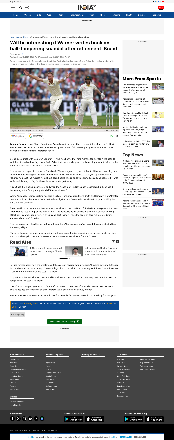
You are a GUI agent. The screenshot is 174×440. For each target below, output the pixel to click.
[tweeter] (18, 418)
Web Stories (14, 389)
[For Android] (133, 419)
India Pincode (15, 405)
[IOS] (153, 1)
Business (142, 15)
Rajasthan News (146, 363)
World (50, 15)
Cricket (25, 37)
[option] (37, 251)
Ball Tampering (17, 314)
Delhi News (121, 363)
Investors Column (16, 376)
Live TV (13, 383)
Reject (140, 437)
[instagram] (24, 418)
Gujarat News (122, 389)
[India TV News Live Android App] (73, 419)
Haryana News (122, 366)
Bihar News (121, 359)
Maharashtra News (147, 359)
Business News (51, 386)
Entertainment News (53, 373)
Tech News (50, 379)
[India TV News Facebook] (158, 1)
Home (15, 15)
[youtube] (30, 418)
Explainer (157, 15)
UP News (120, 383)
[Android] (156, 1)
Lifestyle (116, 15)
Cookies (31, 437)
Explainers (50, 383)
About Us (13, 363)
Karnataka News (123, 396)
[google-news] (42, 418)
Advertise (13, 366)
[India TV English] (87, 7)
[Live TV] (161, 7)
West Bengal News (147, 369)
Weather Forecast (17, 402)
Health (129, 15)
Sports (61, 15)
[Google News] (18, 136)
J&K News (121, 393)
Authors (13, 386)
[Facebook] (12, 418)
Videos (27, 15)
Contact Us (14, 359)
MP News (120, 373)
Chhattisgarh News (124, 386)
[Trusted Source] (36, 136)
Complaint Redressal (18, 369)
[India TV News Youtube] (163, 1)
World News (50, 363)
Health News (50, 389)
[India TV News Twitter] (161, 1)
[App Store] (94, 419)
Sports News (51, 376)
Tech (91, 15)
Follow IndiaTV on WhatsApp (62, 321)
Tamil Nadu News (123, 379)
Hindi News (14, 379)
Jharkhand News (123, 369)
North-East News (123, 376)
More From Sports (142, 78)
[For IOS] (154, 419)
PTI (22, 54)
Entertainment (77, 15)
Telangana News (146, 366)
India (39, 15)
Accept (125, 437)
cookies (113, 437)
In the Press (14, 373)
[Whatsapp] (111, 136)
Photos (103, 15)
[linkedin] (36, 418)
